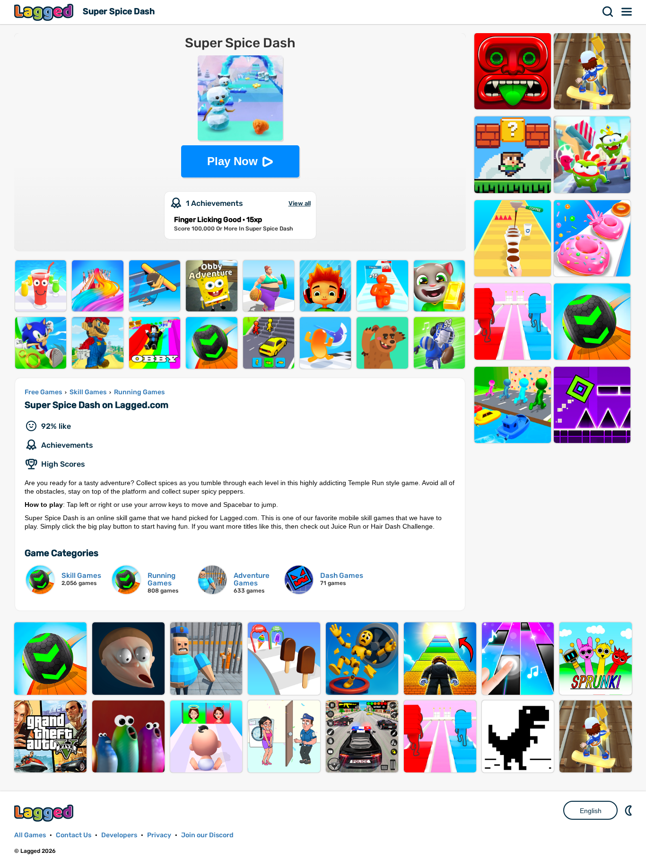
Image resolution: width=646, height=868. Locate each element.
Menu (627, 12)
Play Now (232, 161)
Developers (119, 835)
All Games (30, 835)
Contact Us (73, 835)
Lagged (45, 12)
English (591, 811)
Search (608, 12)
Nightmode (629, 810)
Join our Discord (207, 835)
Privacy (159, 835)
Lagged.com (45, 813)
